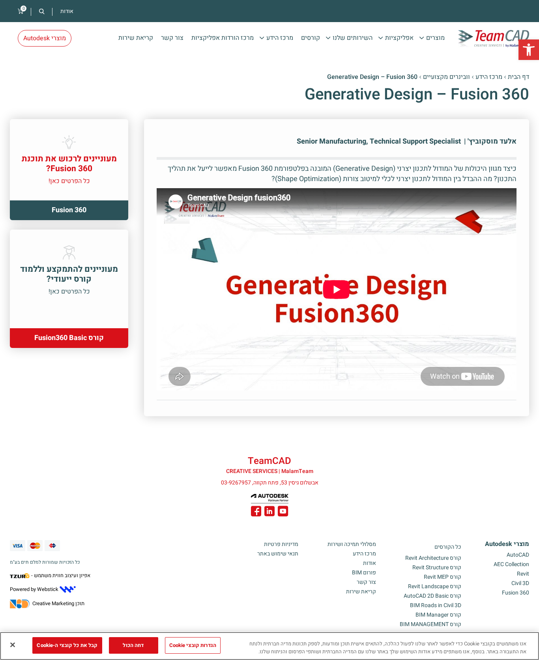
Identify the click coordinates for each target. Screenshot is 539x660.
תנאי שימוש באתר (277, 554)
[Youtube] (283, 512)
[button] (528, 49)
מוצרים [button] (435, 38)
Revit (523, 574)
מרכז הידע (488, 77)
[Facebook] (256, 512)
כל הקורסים (447, 547)
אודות (66, 11)
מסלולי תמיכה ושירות (352, 544)
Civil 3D (520, 583)
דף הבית (518, 77)
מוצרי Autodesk (507, 544)
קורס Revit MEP (442, 577)
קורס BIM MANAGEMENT (430, 624)
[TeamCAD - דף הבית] (493, 38)
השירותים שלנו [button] (352, 38)
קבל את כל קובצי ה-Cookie (67, 645)
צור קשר (172, 38)
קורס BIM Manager (438, 615)
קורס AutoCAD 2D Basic (432, 596)
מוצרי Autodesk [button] (44, 38)
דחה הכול (133, 645)
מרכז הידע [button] (279, 38)
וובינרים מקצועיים (446, 77)
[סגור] (12, 644)
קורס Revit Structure (436, 567)
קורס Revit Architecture (433, 558)
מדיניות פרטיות (281, 544)
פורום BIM (364, 572)
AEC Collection (511, 564)
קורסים (310, 38)
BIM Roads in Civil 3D (435, 605)
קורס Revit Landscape (434, 586)
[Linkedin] (269, 512)
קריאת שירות (135, 38)
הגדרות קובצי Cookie (192, 645)
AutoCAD (518, 555)
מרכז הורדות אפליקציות (222, 38)
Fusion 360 (515, 593)
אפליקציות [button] (399, 38)
